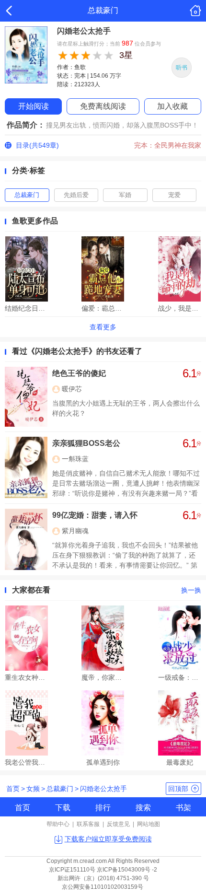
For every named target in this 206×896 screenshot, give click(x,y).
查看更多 (103, 327)
